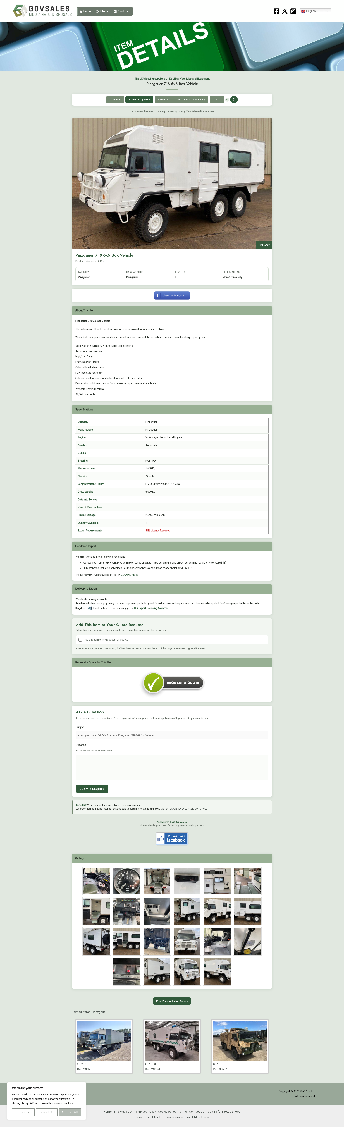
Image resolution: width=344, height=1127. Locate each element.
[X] (285, 11)
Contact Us (196, 1111)
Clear (217, 99)
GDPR (131, 1111)
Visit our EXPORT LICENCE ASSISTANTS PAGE (184, 808)
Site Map (119, 1111)
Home (87, 11)
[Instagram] (293, 11)
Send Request (139, 99)
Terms (182, 1111)
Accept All (70, 1112)
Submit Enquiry (92, 788)
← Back (115, 99)
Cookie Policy (167, 1111)
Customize (23, 1112)
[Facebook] (276, 11)
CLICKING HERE (129, 574)
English (310, 11)
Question (94, 748)
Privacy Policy (146, 1111)
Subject (80, 727)
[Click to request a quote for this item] (172, 684)
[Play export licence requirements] (90, 608)
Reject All (47, 1112)
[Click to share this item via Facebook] (172, 295)
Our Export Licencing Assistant (151, 608)
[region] (46, 1101)
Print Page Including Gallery (172, 1001)
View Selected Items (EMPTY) (181, 99)
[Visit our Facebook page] (172, 838)
